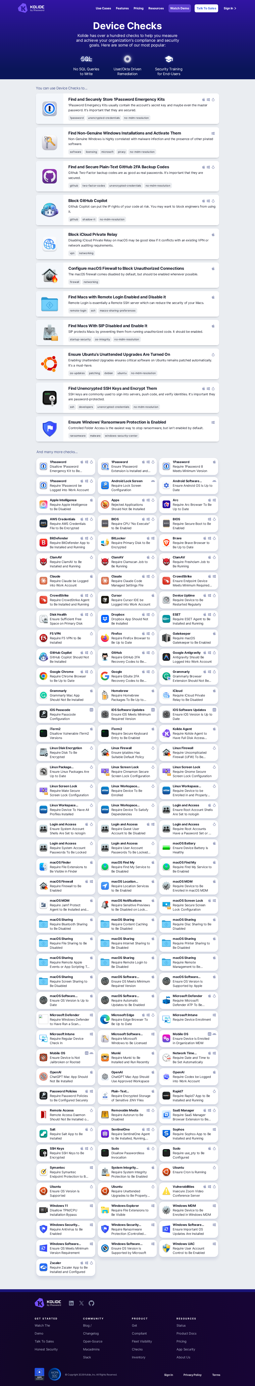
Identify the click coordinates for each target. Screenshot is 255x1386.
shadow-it (88, 219)
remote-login (78, 310)
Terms (216, 1374)
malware (95, 435)
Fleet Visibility (142, 1341)
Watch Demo (179, 8)
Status (181, 1325)
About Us (183, 1357)
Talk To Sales (206, 8)
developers (86, 406)
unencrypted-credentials (104, 117)
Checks (137, 1349)
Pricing (139, 8)
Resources (156, 8)
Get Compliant (139, 1329)
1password (77, 117)
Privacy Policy (192, 1374)
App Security (186, 1349)
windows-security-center (121, 435)
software (75, 151)
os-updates (77, 373)
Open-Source (92, 1341)
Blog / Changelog (91, 1329)
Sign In (228, 8)
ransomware (78, 435)
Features (122, 8)
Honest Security (46, 1349)
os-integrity (102, 339)
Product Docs (186, 1333)
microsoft (107, 151)
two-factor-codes (93, 185)
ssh (93, 310)
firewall (74, 281)
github (74, 185)
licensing (91, 151)
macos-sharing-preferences (118, 310)
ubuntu (122, 373)
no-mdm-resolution (136, 117)
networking (86, 253)
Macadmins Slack (91, 1353)
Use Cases (103, 8)
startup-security (80, 339)
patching (94, 373)
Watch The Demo (42, 1329)
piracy (122, 151)
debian (108, 373)
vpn (72, 253)
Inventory (138, 1357)
